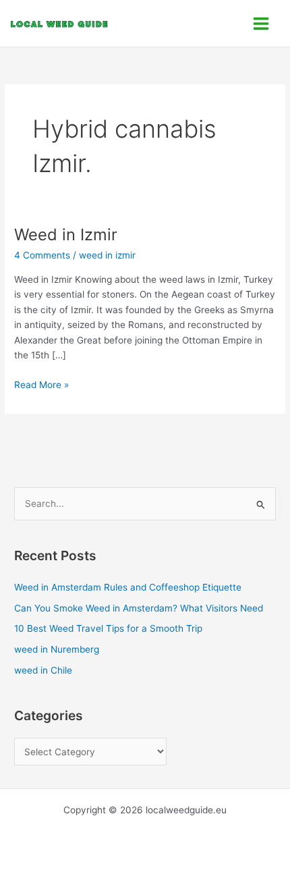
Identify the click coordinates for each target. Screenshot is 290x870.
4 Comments (42, 255)
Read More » (41, 383)
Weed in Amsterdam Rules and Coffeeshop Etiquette (127, 587)
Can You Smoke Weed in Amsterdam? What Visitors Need (138, 608)
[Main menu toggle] (261, 23)
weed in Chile (43, 670)
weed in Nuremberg (56, 649)
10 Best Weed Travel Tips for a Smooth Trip (108, 628)
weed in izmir (107, 255)
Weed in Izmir (65, 234)
